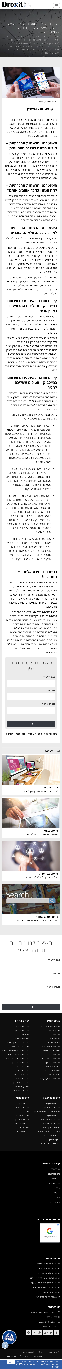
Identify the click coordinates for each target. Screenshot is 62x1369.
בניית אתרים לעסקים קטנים (50, 1078)
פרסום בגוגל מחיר (22, 1131)
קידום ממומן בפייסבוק (52, 1107)
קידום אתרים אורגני (53, 1183)
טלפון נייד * (48, 704)
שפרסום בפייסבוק (25, 154)
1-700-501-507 (51, 1317)
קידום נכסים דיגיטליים (21, 1074)
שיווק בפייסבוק (54, 1139)
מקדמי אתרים (24, 1034)
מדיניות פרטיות (54, 1202)
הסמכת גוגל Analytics (51, 1292)
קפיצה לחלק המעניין (40, 108)
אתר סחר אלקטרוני (53, 1042)
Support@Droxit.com (48, 1322)
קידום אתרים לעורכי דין (20, 1062)
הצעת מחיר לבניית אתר (51, 1050)
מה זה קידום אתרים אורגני (19, 1066)
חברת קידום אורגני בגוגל (20, 1086)
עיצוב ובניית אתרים (53, 1074)
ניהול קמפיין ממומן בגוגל (20, 1119)
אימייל (51, 690)
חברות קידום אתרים (22, 1038)
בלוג (58, 1197)
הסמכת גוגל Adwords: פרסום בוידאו (46, 1287)
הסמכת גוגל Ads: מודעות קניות (48, 1273)
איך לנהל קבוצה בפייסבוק (50, 1123)
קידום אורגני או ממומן (21, 1082)
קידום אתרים (38, 1356)
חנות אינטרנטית (54, 1038)
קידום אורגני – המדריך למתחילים (17, 1042)
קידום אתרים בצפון (22, 1030)
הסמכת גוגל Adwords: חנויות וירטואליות (45, 1278)
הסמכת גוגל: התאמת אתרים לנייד (48, 1297)
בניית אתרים (55, 1169)
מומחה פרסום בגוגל (22, 1115)
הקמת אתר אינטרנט (52, 1070)
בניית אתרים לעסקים (52, 1062)
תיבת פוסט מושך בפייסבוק (50, 1127)
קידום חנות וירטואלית (21, 1090)
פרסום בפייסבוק (54, 1174)
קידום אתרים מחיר (22, 1026)
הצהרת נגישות (27, 1352)
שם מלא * (49, 677)
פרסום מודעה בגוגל (22, 1123)
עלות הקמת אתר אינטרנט (50, 1026)
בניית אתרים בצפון (53, 1034)
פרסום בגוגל (55, 1178)
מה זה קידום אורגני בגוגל (20, 1046)
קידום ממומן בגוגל (22, 1107)
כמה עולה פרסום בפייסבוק (50, 1143)
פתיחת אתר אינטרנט (52, 1066)
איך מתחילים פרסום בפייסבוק (49, 1119)
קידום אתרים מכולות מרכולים (18, 1054)
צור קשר (57, 1192)
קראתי (11, 1362)
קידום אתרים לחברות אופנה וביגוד (16, 1058)
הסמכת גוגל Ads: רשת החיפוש (48, 1263)
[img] (16, 4)
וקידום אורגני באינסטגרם (21, 457)
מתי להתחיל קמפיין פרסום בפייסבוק (47, 1111)
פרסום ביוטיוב (11, 1356)
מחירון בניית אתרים (53, 1030)
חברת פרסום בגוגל (22, 1127)
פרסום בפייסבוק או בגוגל (51, 1115)
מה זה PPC (24, 1111)
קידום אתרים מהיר (22, 1078)
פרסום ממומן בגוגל (22, 1103)
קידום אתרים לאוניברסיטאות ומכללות (15, 1050)
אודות (58, 1188)
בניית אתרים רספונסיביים (51, 1058)
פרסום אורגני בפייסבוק (52, 1135)
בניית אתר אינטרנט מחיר (51, 1046)
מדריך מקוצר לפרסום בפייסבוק (49, 1131)
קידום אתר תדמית (22, 1070)
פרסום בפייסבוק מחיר (52, 1103)
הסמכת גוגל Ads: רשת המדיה (49, 1268)
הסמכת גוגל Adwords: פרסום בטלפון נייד (44, 1282)
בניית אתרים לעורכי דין (52, 1054)
